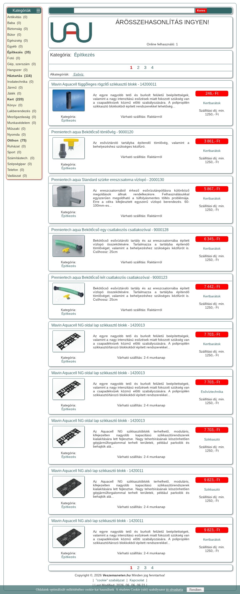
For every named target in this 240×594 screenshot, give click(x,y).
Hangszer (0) (17, 70)
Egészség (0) (17, 40)
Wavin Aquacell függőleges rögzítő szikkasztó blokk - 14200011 (104, 84)
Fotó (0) (13, 58)
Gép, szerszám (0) (21, 64)
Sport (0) (14, 152)
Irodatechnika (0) (20, 81)
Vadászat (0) (17, 175)
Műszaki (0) (16, 128)
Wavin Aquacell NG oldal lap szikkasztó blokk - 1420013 (98, 325)
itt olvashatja (174, 589)
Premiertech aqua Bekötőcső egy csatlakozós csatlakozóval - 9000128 (110, 230)
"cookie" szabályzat (110, 580)
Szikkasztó (212, 439)
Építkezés (84, 54)
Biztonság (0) (17, 29)
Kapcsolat (137, 580)
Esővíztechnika (212, 391)
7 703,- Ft (212, 334)
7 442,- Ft (212, 287)
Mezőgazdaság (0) (21, 117)
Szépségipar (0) (19, 164)
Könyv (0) (14, 105)
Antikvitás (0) (17, 17)
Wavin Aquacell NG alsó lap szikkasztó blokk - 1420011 (97, 471)
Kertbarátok (212, 103)
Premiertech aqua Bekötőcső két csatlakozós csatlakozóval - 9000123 (109, 277)
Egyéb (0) (15, 46)
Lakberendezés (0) (21, 111)
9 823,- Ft (212, 480)
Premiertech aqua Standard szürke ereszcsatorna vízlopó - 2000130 (107, 180)
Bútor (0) (14, 34)
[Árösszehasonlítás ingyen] (71, 32)
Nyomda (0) (16, 134)
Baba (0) (14, 23)
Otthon (16, 140)
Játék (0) (14, 93)
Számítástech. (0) (20, 158)
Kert (15, 99)
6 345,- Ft (212, 239)
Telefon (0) (15, 170)
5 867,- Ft (212, 189)
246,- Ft (212, 93)
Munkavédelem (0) (21, 123)
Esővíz (78, 74)
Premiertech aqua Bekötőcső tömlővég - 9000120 (92, 132)
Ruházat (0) (16, 146)
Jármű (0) (15, 87)
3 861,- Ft (212, 141)
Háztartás (19, 76)
